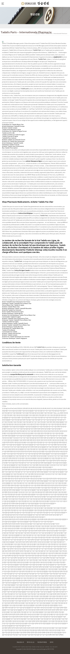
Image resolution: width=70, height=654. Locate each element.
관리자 (51, 642)
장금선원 (37, 33)
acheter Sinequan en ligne (34, 161)
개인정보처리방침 (42, 642)
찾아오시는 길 (30, 642)
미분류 (42, 33)
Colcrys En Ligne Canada (22, 270)
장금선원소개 (20, 642)
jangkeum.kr (58, 57)
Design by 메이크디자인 (48, 649)
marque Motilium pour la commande (21, 374)
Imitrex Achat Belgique (25, 213)
